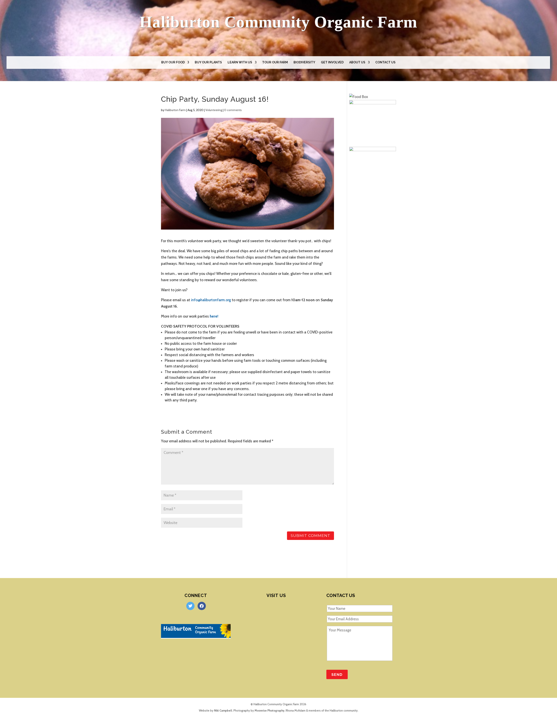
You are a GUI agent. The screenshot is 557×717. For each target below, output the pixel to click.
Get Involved (332, 62)
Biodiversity (304, 62)
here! (213, 316)
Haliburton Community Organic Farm (278, 22)
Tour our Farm (275, 62)
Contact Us (385, 62)
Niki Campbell (223, 710)
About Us (357, 62)
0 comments (233, 110)
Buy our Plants (208, 62)
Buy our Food (173, 62)
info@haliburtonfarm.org (211, 300)
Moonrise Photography (269, 710)
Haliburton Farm (175, 110)
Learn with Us (240, 62)
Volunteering (213, 110)
